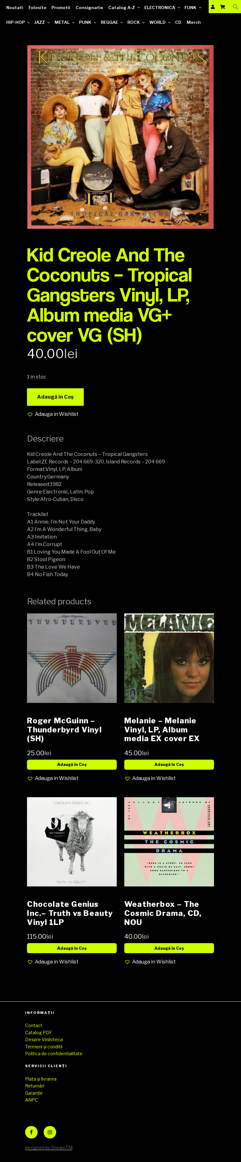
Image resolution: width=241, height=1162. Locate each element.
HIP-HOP (15, 22)
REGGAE (109, 22)
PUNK (85, 22)
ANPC (31, 1100)
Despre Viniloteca (44, 1039)
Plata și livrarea (40, 1079)
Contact (33, 1025)
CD (178, 22)
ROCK (133, 22)
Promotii (60, 7)
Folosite (37, 7)
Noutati (14, 7)
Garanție (34, 1093)
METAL (62, 22)
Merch (194, 22)
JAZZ (39, 22)
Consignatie (89, 7)
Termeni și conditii (43, 1046)
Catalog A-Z (121, 7)
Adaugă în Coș (55, 397)
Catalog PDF (38, 1032)
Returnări (34, 1085)
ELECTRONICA (159, 7)
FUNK (190, 7)
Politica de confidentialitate (54, 1053)
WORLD (157, 22)
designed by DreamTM (48, 1147)
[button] (236, 6)
